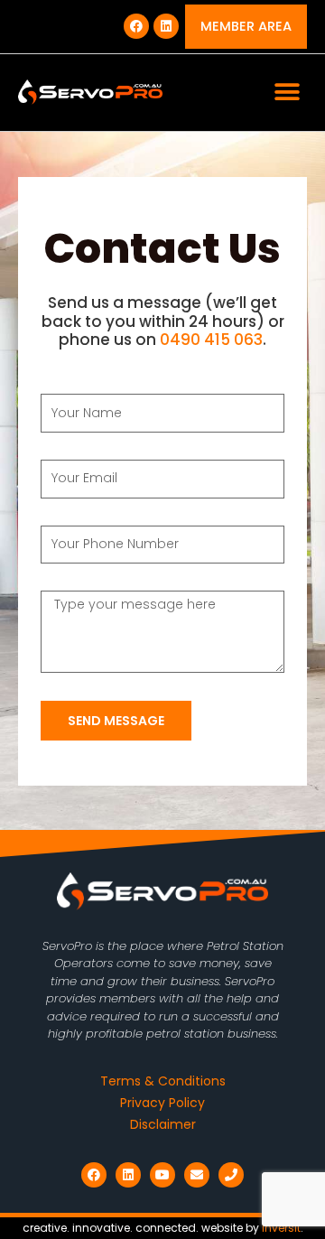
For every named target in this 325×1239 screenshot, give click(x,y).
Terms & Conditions (163, 1081)
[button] (286, 92)
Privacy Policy (162, 1103)
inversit (281, 1227)
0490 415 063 (211, 339)
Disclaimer (163, 1124)
